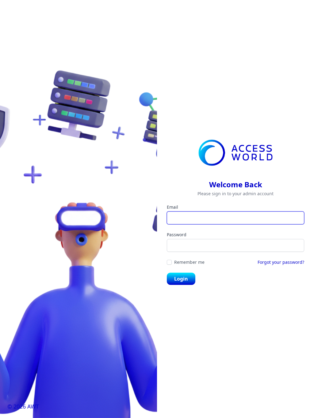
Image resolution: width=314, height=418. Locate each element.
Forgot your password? (281, 262)
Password (176, 234)
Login (181, 278)
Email (172, 207)
